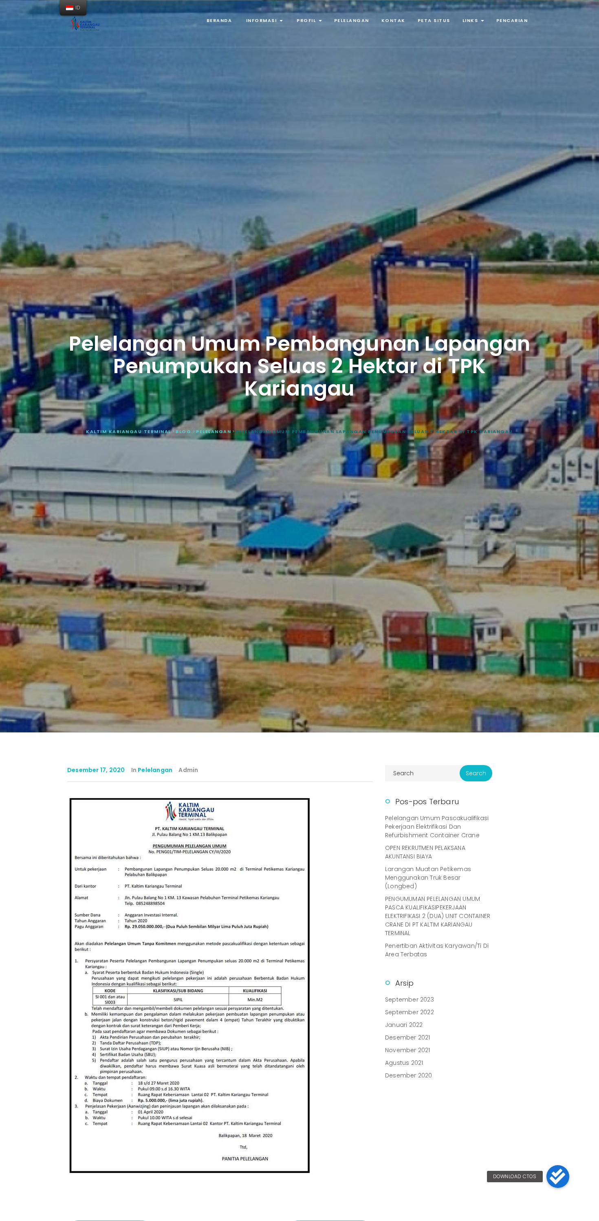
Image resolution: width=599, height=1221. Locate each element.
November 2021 (407, 1050)
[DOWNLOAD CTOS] (557, 1176)
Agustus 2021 (404, 1063)
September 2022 (409, 1012)
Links (471, 20)
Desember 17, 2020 (96, 770)
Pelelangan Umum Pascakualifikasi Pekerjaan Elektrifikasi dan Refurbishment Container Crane (437, 826)
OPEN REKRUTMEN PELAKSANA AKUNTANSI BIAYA (425, 852)
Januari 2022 (404, 1025)
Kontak (393, 20)
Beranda (219, 20)
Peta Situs (434, 20)
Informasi (261, 20)
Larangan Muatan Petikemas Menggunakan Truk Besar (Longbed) (428, 877)
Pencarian (512, 20)
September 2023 (409, 999)
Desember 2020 (408, 1075)
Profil (306, 20)
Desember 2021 (407, 1037)
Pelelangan (351, 20)
